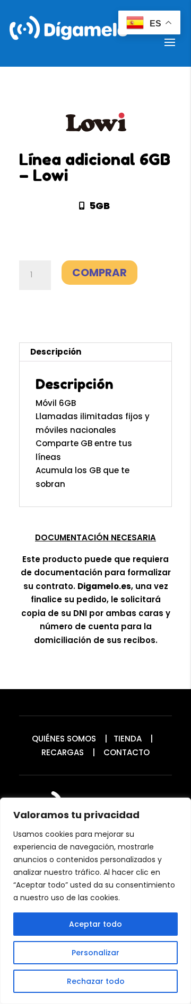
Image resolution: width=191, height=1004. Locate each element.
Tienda (128, 738)
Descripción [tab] (55, 351)
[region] (95, 901)
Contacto (126, 752)
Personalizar (95, 952)
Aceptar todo (95, 924)
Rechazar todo (96, 981)
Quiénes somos (64, 738)
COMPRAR (99, 272)
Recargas (62, 752)
